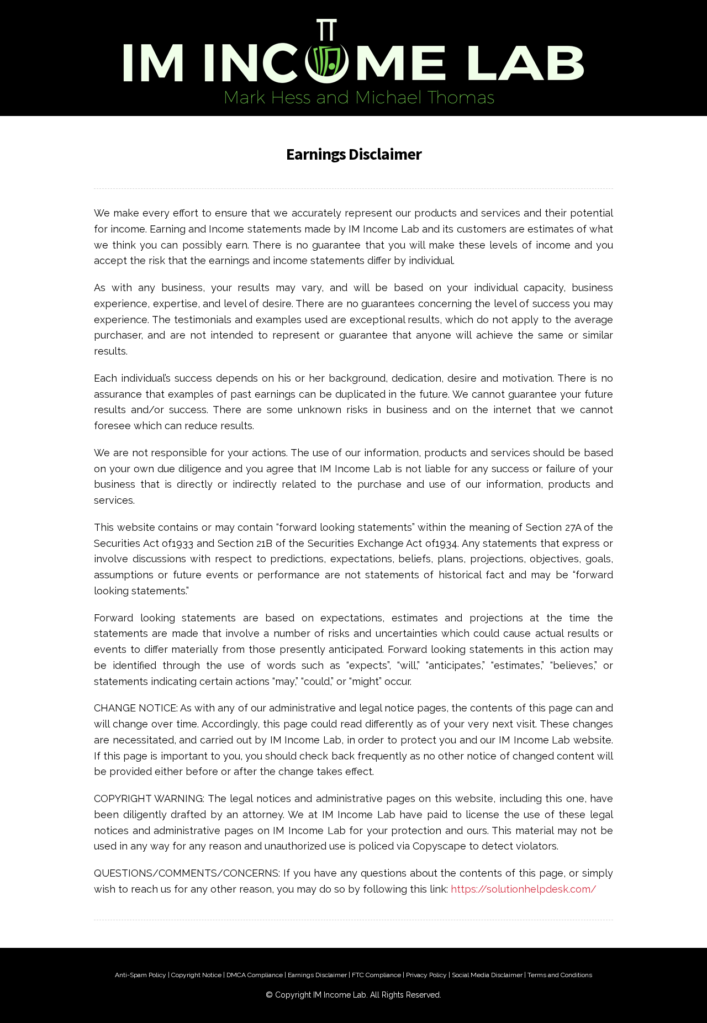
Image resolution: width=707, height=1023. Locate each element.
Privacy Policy (426, 975)
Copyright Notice (196, 975)
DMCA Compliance (254, 975)
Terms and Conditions (559, 975)
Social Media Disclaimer (487, 975)
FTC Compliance (376, 975)
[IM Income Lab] (353, 58)
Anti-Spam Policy (140, 975)
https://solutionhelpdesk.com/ (524, 889)
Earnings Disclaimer (317, 975)
